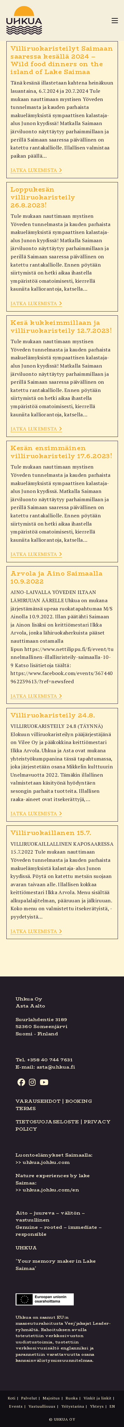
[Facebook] (21, 1082)
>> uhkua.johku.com (43, 1162)
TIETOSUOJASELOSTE (47, 1121)
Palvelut (29, 1398)
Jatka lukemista (36, 170)
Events (16, 1406)
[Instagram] (32, 1082)
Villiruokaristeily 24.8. (52, 715)
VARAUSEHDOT (38, 1101)
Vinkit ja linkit (98, 1398)
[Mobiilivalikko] (115, 20)
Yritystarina (72, 1406)
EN (112, 1406)
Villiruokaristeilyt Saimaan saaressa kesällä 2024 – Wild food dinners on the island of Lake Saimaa (61, 60)
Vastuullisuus (42, 1406)
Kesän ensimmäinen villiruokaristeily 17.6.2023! (61, 452)
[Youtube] (44, 1082)
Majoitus (51, 1398)
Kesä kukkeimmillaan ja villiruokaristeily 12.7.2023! (61, 326)
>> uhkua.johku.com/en (47, 1189)
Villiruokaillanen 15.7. (51, 832)
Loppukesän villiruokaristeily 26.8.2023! (42, 197)
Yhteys (97, 1406)
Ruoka (72, 1398)
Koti (12, 1398)
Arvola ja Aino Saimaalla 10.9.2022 (56, 577)
